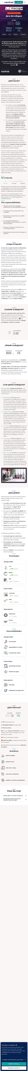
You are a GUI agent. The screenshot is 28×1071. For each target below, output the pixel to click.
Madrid (9, 30)
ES (24, 2)
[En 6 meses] (22, 181)
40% (18, 30)
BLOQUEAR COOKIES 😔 (14, 1068)
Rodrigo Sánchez (7, 412)
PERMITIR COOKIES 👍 (14, 1064)
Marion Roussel (7, 452)
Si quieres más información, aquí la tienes (12, 1059)
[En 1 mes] (5, 181)
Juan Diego (6, 426)
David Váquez (6, 397)
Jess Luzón (24, 71)
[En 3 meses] (14, 181)
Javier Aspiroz (7, 438)
